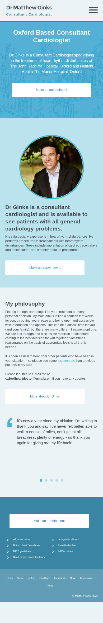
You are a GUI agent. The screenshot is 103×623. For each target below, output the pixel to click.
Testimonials (86, 578)
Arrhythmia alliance (68, 539)
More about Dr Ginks (45, 396)
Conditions (44, 578)
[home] (35, 9)
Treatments (60, 578)
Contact (31, 578)
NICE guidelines (22, 551)
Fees (50, 585)
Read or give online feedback (29, 557)
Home (10, 578)
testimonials (66, 361)
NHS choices (65, 551)
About (20, 578)
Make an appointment (51, 90)
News (73, 578)
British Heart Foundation (26, 545)
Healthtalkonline (67, 545)
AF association (21, 539)
